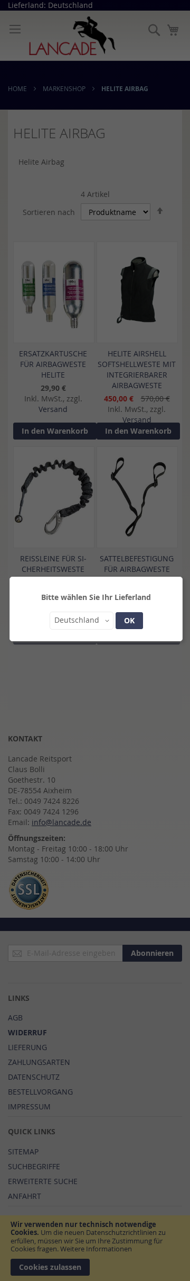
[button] (81, 621)
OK (129, 620)
